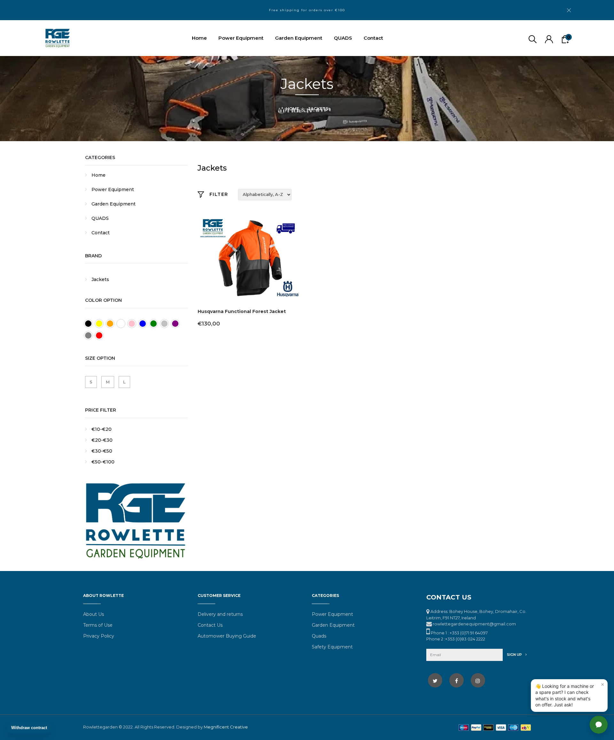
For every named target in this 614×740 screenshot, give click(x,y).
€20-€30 (102, 440)
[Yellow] (99, 323)
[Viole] (121, 323)
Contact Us (210, 625)
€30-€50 (101, 451)
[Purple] (175, 323)
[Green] (153, 323)
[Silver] (164, 323)
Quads (319, 636)
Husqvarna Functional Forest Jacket (242, 311)
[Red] (99, 335)
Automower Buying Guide (227, 636)
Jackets (100, 279)
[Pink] (132, 323)
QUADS (343, 38)
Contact (373, 38)
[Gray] (88, 335)
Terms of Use (98, 625)
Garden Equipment (298, 38)
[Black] (88, 323)
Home (199, 38)
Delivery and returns (220, 614)
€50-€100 (102, 462)
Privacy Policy (98, 636)
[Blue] (142, 323)
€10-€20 (101, 429)
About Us (93, 614)
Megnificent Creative (226, 726)
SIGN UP (515, 654)
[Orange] (110, 323)
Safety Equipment (332, 647)
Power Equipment (241, 38)
